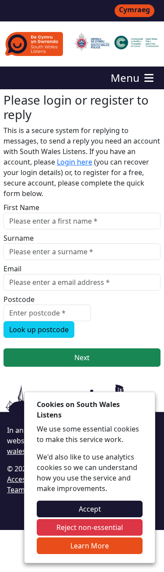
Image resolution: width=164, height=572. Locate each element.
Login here (74, 162)
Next (82, 357)
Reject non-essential (89, 527)
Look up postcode (39, 329)
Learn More (89, 546)
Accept (90, 509)
